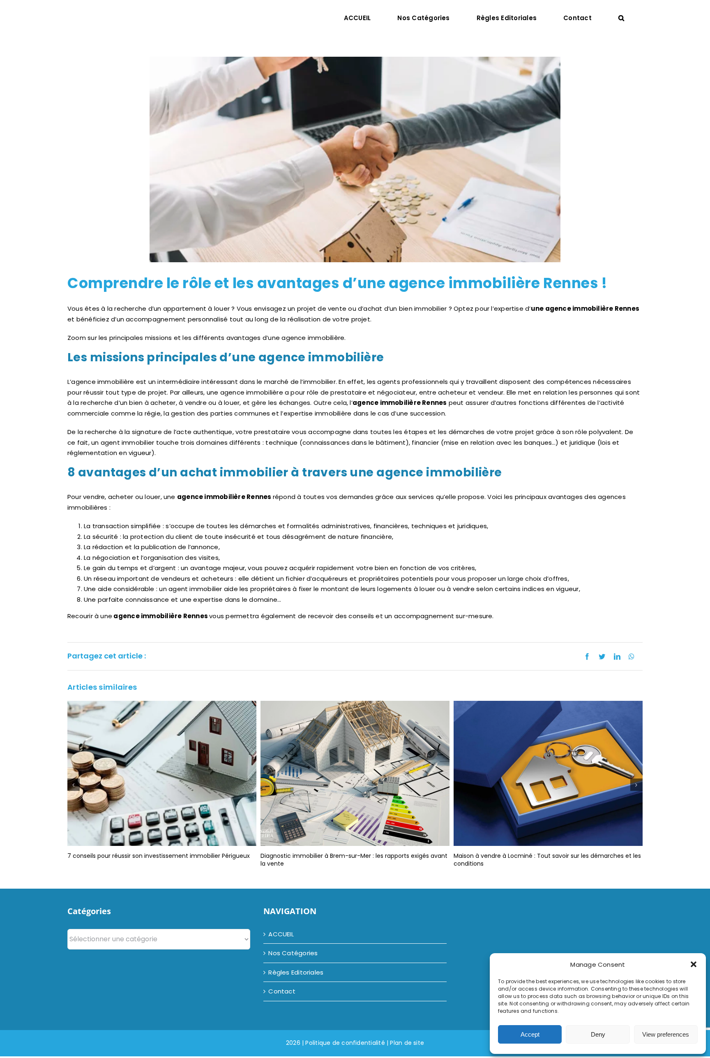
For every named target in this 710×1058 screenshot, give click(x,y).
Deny (598, 1034)
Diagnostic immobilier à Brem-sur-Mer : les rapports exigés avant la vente (160, 860)
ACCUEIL (281, 934)
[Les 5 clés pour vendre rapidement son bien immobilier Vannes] (548, 773)
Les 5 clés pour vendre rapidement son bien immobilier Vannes (544, 856)
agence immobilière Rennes (400, 402)
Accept (530, 1034)
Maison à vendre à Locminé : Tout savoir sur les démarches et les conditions (354, 860)
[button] (693, 964)
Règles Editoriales (295, 972)
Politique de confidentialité (345, 1043)
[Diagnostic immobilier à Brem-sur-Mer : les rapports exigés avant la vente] (161, 773)
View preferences (665, 1034)
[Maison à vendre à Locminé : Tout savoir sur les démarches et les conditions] (355, 773)
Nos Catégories (293, 953)
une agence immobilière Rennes (585, 308)
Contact (281, 991)
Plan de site (407, 1043)
